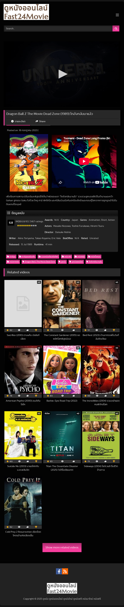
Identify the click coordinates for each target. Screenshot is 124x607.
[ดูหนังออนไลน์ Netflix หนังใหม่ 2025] (62, 12)
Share (42, 121)
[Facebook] (59, 571)
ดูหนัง (63, 262)
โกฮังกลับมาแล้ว (95, 262)
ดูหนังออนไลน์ (77, 262)
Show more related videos (62, 547)
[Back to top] (114, 598)
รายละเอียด (19, 121)
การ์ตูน (12, 257)
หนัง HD (68, 257)
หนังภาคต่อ (14, 262)
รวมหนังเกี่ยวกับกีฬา (49, 257)
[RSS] (65, 571)
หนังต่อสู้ (81, 257)
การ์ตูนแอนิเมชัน (28, 257)
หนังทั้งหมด (95, 257)
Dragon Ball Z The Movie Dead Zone (40, 262)
